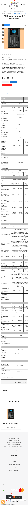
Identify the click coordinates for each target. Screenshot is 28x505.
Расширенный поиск (14, 470)
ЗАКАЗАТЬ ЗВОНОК (3, 501)
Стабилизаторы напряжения (14, 442)
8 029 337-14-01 (15, 2)
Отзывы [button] (5, 390)
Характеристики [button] (7, 93)
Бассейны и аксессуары (14, 438)
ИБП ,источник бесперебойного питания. (14, 446)
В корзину (13, 81)
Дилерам (14, 452)
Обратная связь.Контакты (14, 458)
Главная (4, 11)
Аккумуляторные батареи (14, 444)
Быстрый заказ (6, 85)
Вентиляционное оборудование (14, 450)
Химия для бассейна (14, 440)
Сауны (14, 448)
